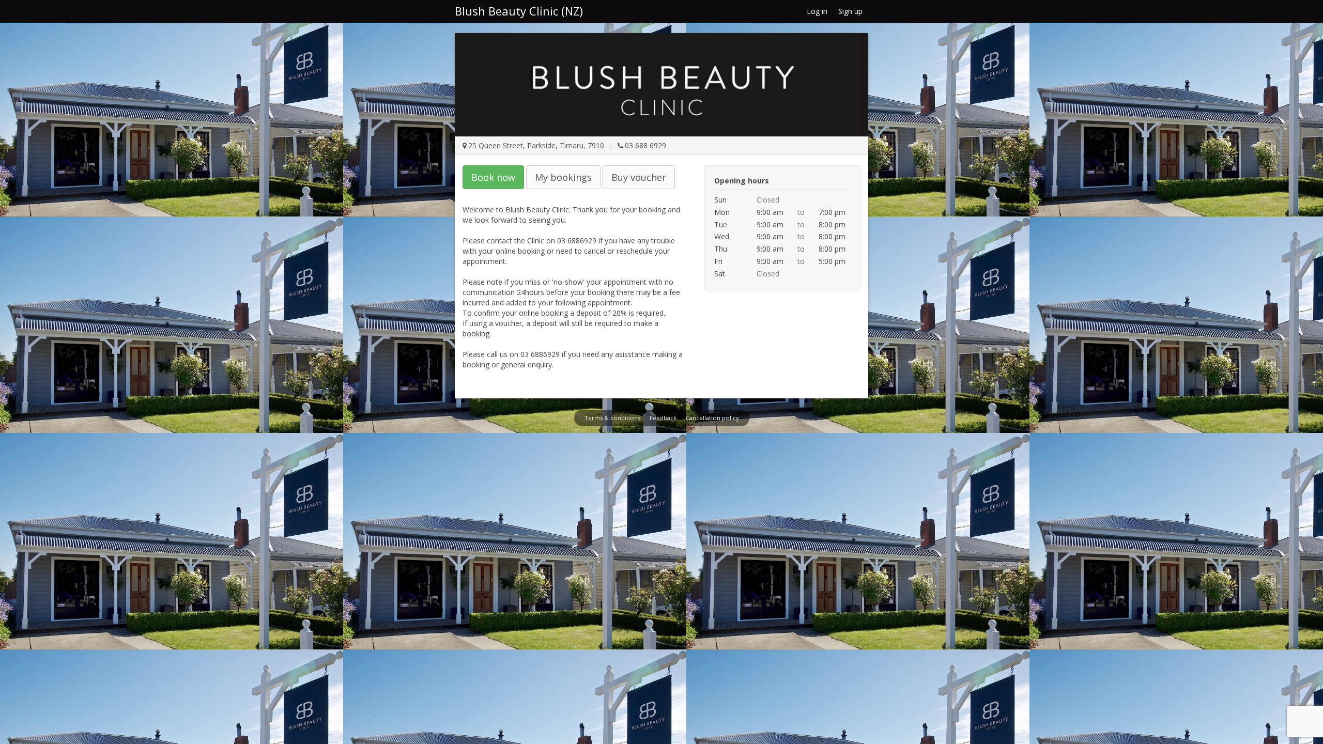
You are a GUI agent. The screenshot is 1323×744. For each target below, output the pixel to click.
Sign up (850, 11)
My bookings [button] (563, 177)
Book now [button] (493, 177)
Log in (817, 11)
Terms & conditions (612, 418)
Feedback (663, 418)
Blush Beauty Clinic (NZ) (519, 11)
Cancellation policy (712, 418)
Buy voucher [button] (638, 177)
